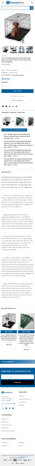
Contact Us (22, 402)
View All (20, 445)
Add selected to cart (19, 130)
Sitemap (21, 405)
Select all (6, 130)
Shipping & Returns (25, 399)
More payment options (17, 96)
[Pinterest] (16, 106)
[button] (17, 100)
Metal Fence (5, 422)
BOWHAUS (21, 442)
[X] (13, 106)
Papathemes (21, 457)
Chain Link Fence (6, 425)
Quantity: (4, 82)
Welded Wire (5, 428)
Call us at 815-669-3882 (8, 403)
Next (33, 332)
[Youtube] (13, 408)
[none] (17, 28)
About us (21, 396)
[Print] (9, 106)
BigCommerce (25, 455)
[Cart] (32, 3)
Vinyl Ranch (5, 419)
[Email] (6, 106)
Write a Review (5, 64)
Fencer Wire (5, 442)
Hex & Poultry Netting (8, 431)
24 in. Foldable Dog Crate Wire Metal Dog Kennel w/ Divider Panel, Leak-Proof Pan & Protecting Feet (9, 337)
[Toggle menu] (2, 2)
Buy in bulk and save (18, 75)
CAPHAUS (4, 445)
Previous (2, 332)
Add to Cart (9, 331)
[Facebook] (2, 106)
